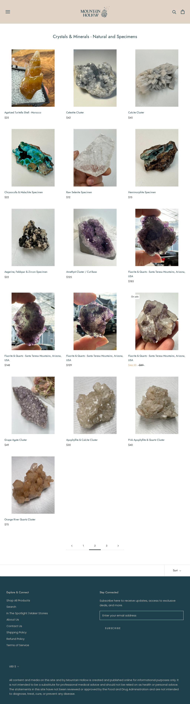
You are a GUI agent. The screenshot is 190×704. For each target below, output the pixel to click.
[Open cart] (182, 12)
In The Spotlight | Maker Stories (27, 613)
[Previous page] (72, 545)
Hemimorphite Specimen (142, 192)
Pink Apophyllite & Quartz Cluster (146, 440)
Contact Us (14, 626)
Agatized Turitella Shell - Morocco (22, 112)
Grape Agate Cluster (15, 440)
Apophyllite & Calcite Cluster (82, 440)
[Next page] (118, 545)
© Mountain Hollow (19, 675)
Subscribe (113, 628)
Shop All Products (18, 600)
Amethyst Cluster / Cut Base (81, 272)
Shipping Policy (16, 632)
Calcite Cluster (136, 112)
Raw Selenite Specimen (79, 192)
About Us (12, 619)
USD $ (12, 666)
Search (11, 607)
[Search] (174, 12)
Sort (175, 570)
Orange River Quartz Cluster (19, 519)
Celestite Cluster (75, 112)
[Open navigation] (8, 11)
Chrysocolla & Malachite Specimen (23, 192)
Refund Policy (15, 639)
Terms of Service (17, 645)
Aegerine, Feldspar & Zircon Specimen (25, 272)
